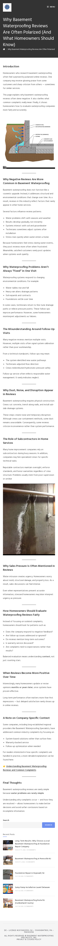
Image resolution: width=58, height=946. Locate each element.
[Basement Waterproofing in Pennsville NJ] (8, 860)
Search (6, 820)
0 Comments (31, 850)
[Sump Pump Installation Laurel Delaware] (8, 889)
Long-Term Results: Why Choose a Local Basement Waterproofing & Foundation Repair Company (32, 843)
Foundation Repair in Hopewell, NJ (29, 873)
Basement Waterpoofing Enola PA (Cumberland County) (30, 902)
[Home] (4, 49)
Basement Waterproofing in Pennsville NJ (33, 858)
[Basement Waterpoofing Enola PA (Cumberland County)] (8, 903)
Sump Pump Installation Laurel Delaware (32, 887)
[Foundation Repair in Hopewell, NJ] (8, 874)
